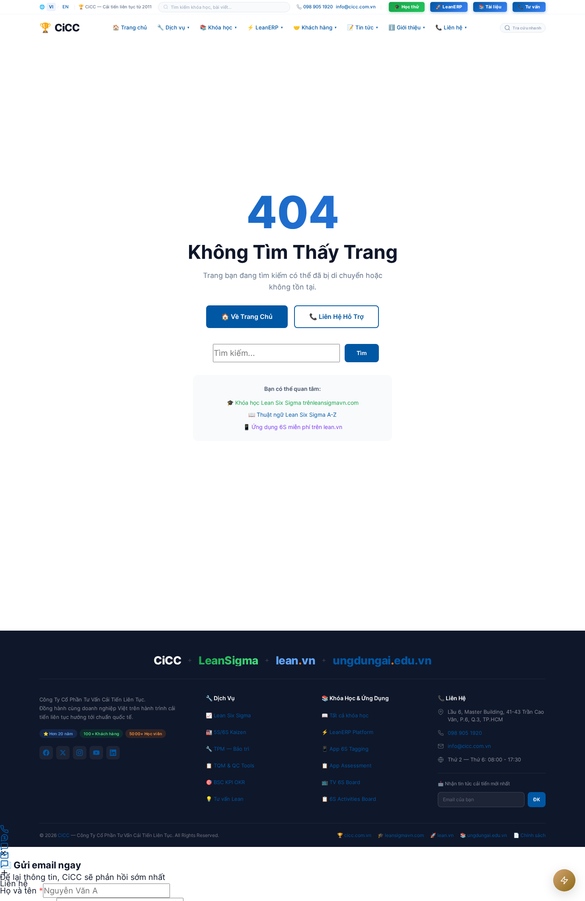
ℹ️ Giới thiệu (406, 27)
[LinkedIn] (113, 752)
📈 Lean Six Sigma (228, 715)
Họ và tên (21, 890)
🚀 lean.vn (442, 835)
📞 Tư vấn (529, 7)
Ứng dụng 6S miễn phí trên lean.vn (297, 426)
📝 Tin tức (362, 27)
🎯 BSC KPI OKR (225, 782)
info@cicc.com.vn (356, 7)
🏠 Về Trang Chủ (247, 316)
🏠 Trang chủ (130, 27)
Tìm (362, 353)
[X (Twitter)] (63, 752)
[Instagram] (79, 752)
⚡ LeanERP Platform (347, 732)
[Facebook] (46, 752)
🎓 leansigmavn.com (401, 835)
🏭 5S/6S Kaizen (226, 732)
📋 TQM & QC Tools (230, 765)
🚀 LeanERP (449, 7)
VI (51, 7)
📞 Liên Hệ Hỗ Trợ (336, 316)
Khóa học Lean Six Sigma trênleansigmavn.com (297, 402)
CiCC (64, 835)
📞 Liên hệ (451, 27)
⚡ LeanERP (265, 27)
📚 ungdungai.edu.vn (483, 835)
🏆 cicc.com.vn (354, 835)
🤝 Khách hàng (315, 27)
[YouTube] (96, 752)
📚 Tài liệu (490, 7)
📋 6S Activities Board (349, 799)
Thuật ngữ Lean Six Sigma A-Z (297, 414)
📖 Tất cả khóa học (345, 715)
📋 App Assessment (347, 765)
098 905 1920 (465, 733)
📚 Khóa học (218, 27)
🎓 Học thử (406, 7)
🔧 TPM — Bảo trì (227, 749)
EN (65, 7)
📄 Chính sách (529, 835)
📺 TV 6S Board (341, 782)
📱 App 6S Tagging (345, 749)
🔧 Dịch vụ (173, 27)
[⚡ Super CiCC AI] (564, 880)
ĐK (536, 799)
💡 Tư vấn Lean (225, 799)
